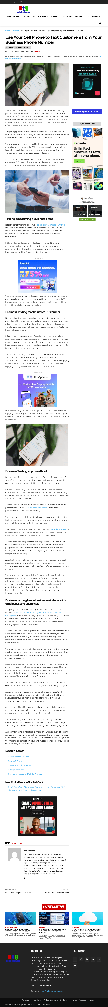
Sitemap (74, 1000)
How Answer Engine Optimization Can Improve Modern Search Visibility (52, 931)
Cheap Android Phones (19, 765)
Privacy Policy (36, 1000)
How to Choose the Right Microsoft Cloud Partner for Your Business (87, 930)
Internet (18, 48)
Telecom (15, 31)
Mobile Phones (11, 927)
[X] (75, 52)
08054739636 (45, 985)
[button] (100, 23)
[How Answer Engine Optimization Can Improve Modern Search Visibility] (54, 918)
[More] (100, 52)
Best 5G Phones (16, 769)
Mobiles (27, 48)
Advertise (25, 1000)
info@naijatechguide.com (52, 991)
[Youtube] (75, 965)
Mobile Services (18, 843)
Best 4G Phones (16, 761)
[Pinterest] (81, 52)
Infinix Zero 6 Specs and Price (18, 892)
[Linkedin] (93, 52)
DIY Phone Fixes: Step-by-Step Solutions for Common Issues (17, 930)
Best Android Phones (18, 756)
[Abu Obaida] (14, 864)
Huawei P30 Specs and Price (56, 892)
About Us (82, 1000)
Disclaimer (64, 1000)
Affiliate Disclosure (51, 1000)
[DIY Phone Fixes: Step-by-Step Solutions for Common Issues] (20, 918)
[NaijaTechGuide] (23, 9)
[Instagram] (81, 959)
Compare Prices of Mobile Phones (25, 774)
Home (7, 31)
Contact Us (92, 1000)
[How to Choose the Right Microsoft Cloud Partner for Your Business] (87, 918)
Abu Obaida (38, 52)
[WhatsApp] (87, 52)
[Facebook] (69, 52)
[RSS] (93, 959)
